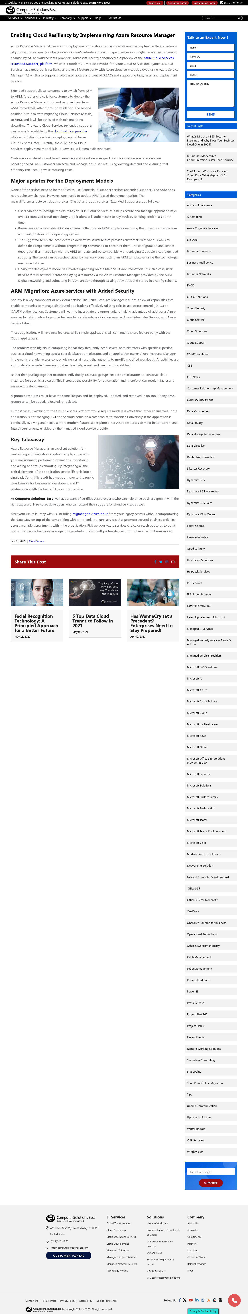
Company (66, 18)
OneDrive (193, 911)
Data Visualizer (196, 445)
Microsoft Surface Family (202, 797)
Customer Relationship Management (210, 388)
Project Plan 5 (195, 1026)
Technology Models (117, 1270)
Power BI (192, 991)
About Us (192, 1223)
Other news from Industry (203, 945)
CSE (189, 365)
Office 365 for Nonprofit (202, 900)
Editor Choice (195, 525)
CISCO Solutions (197, 297)
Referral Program (196, 1264)
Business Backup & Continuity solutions (163, 1232)
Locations (192, 1250)
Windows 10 (195, 1151)
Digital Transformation (201, 457)
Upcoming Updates (199, 1117)
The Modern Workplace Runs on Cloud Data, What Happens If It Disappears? (207, 175)
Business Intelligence (200, 262)
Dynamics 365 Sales (199, 503)
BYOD (190, 285)
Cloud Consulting (116, 1230)
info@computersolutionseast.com (69, 1247)
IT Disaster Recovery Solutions (163, 1277)
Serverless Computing (201, 1060)
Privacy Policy (67, 1300)
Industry (48, 18)
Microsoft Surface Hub (201, 808)
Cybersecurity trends (200, 400)
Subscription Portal (205, 3)
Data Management (198, 411)
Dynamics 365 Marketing (203, 491)
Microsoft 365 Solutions (202, 667)
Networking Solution (200, 865)
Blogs (97, 18)
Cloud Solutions (197, 331)
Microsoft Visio (196, 842)
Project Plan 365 (197, 1014)
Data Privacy (195, 422)
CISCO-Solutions (156, 1271)
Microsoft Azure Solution (202, 701)
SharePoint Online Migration (205, 1083)
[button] (234, 1300)
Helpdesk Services (198, 571)
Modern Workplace (157, 1223)
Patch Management (199, 957)
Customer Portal (177, 3)
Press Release (195, 1003)
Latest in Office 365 (199, 606)
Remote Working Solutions (204, 1048)
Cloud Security (196, 308)
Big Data (192, 239)
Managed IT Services (200, 628)
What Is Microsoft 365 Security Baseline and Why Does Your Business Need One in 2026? (211, 140)
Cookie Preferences (106, 1300)
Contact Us (114, 18)
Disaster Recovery (198, 468)
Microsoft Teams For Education (206, 831)
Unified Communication (202, 1106)
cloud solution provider (70, 131)
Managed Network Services (122, 1264)
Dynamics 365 (196, 480)
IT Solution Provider (199, 594)
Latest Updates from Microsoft (206, 617)
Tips (189, 1094)
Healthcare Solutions (200, 560)
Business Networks (199, 274)
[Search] (239, 18)
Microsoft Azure (197, 690)
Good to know (196, 548)
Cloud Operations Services (121, 1236)
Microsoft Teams (197, 820)
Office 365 (193, 888)
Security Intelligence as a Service (160, 1262)
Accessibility (85, 1300)
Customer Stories (196, 1257)
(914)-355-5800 (233, 2)
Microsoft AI (194, 678)
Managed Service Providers (204, 655)
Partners (192, 1243)
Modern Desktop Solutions (204, 854)
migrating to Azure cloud (90, 514)
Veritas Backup (196, 1129)
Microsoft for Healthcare (202, 724)
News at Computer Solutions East (208, 877)
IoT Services (194, 583)
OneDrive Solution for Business (206, 923)
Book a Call (155, 3)
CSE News (193, 377)
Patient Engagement (199, 968)
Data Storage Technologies (203, 434)
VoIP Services (195, 1140)
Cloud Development (118, 1243)
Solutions (31, 18)
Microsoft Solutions (199, 785)
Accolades (192, 1230)
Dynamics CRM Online (201, 514)
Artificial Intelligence (199, 205)
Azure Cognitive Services (202, 228)
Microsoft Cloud (197, 713)
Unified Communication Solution (160, 1244)
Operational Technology (202, 934)
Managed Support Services (121, 1257)
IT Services (12, 18)
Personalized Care (198, 980)
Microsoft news (196, 735)
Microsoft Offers (197, 747)
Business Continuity (199, 251)
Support (83, 18)
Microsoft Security (198, 774)
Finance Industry (197, 537)
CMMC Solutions (197, 354)
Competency (194, 1236)
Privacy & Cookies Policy (203, 1311)
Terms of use (49, 1300)
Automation (194, 217)
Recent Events (195, 1037)
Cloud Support (196, 342)
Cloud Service (36, 541)
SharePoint (194, 1071)
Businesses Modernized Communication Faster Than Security (210, 158)
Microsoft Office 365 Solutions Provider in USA (206, 760)
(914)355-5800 (59, 1241)
